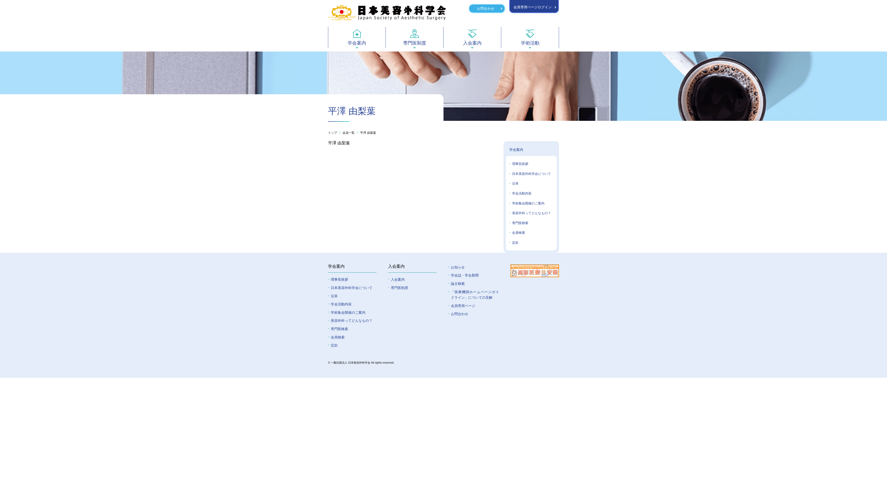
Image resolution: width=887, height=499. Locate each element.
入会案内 (398, 279)
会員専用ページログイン (532, 7)
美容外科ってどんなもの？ (531, 213)
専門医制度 (399, 288)
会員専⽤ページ (463, 306)
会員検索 (518, 232)
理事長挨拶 (520, 164)
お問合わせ (485, 8)
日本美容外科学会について (531, 174)
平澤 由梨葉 (368, 132)
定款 (515, 242)
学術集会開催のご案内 (528, 203)
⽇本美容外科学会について (351, 288)
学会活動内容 (522, 193)
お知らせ (458, 267)
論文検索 (458, 284)
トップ (332, 132)
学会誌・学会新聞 (465, 275)
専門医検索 (520, 223)
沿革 (515, 183)
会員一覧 (349, 132)
